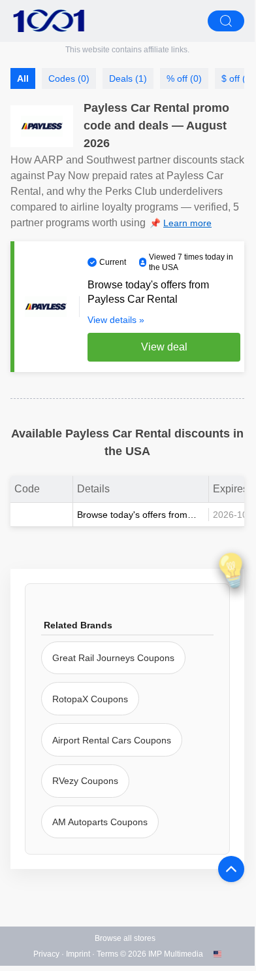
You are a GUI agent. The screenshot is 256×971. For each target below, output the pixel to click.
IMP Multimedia (175, 954)
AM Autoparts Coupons (100, 822)
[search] (226, 20)
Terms (107, 954)
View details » (116, 320)
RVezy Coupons (85, 780)
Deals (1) (128, 78)
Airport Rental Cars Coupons (111, 740)
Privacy (46, 954)
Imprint (78, 954)
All (23, 78)
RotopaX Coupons (90, 699)
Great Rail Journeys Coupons (113, 658)
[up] (231, 869)
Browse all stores (125, 938)
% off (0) (184, 78)
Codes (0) (68, 78)
